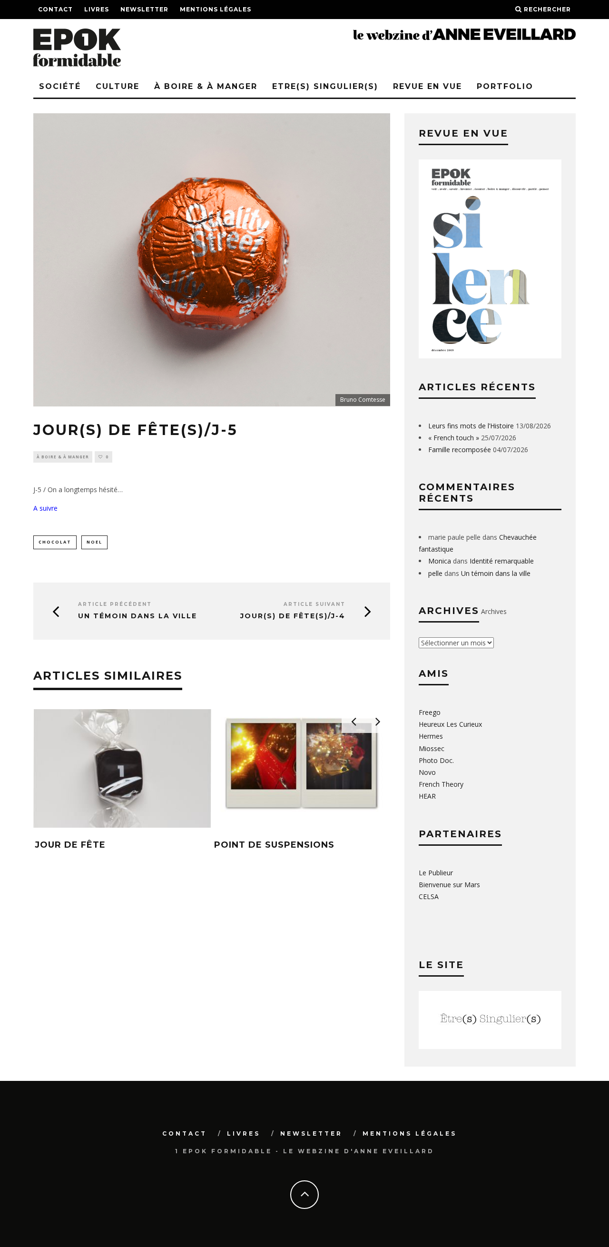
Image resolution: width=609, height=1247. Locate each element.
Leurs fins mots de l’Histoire (471, 425)
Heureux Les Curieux (450, 724)
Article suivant (314, 604)
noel (94, 542)
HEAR (427, 796)
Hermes (431, 736)
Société (60, 86)
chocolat (55, 542)
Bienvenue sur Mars (449, 884)
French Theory (441, 784)
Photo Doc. (436, 760)
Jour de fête (70, 845)
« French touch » (453, 437)
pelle (435, 573)
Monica (439, 560)
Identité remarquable (502, 560)
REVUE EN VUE (427, 86)
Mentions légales (215, 9)
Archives (494, 611)
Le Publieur (436, 872)
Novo (427, 772)
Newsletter (144, 9)
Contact (55, 9)
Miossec (431, 748)
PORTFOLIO (505, 86)
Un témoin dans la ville (137, 616)
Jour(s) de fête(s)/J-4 (292, 616)
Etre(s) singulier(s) (325, 86)
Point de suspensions (274, 845)
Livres (96, 9)
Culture (117, 86)
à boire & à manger (205, 86)
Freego (430, 712)
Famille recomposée (459, 449)
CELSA (429, 896)
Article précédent (115, 604)
